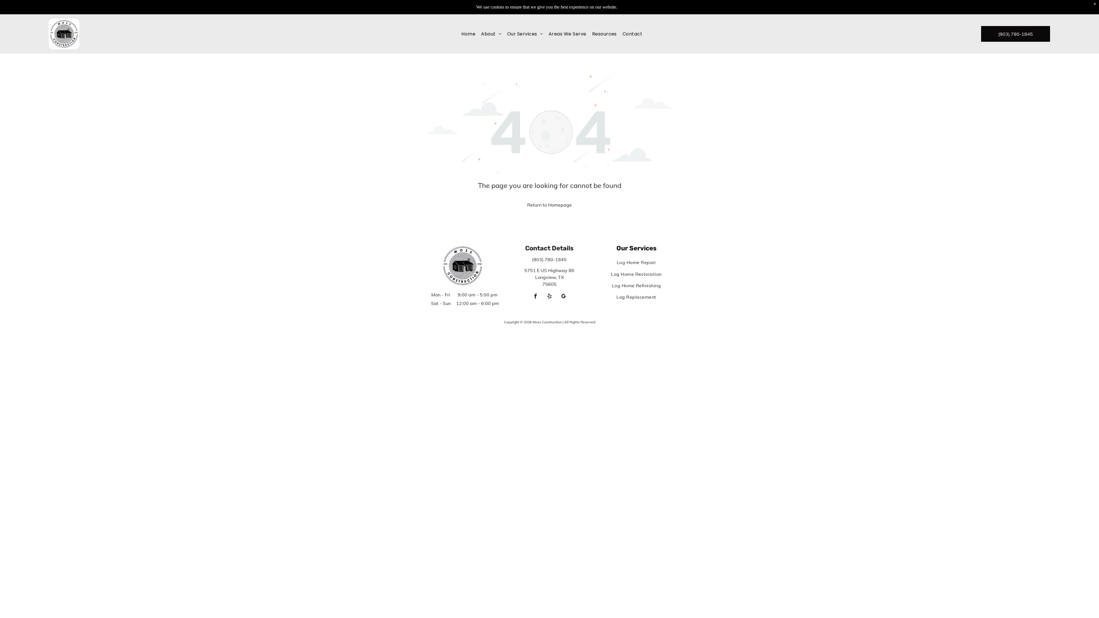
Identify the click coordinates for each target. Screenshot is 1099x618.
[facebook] (535, 296)
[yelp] (549, 296)
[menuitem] (468, 33)
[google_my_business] (563, 296)
